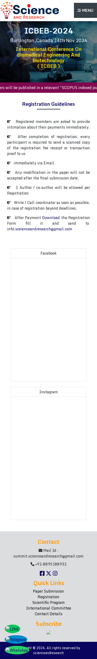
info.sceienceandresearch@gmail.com (39, 229)
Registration (48, 597)
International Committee (48, 608)
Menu (87, 10)
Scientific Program (48, 602)
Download (51, 218)
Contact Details (48, 614)
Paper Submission (48, 591)
